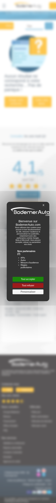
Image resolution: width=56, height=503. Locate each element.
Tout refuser (28, 285)
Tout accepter (28, 279)
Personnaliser (28, 291)
